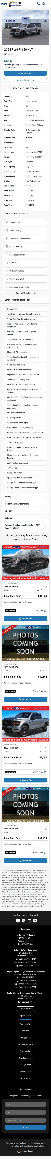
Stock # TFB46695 (10, 745)
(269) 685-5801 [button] (27, 944)
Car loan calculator (25, 1044)
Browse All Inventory (25, 73)
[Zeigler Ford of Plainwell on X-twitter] (23, 920)
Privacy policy (25, 1051)
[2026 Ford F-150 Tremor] (25, 724)
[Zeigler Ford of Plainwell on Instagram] (34, 920)
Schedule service (26, 1058)
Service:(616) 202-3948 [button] (27, 984)
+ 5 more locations (25, 1009)
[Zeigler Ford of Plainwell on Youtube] (28, 920)
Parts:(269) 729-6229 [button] (27, 966)
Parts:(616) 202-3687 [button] (27, 987)
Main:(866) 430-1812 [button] (27, 959)
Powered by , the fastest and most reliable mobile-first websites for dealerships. (25, 1144)
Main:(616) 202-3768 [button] (27, 980)
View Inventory (25, 1024)
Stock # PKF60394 (10, 583)
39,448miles (42, 590)
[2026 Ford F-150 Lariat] (25, 643)
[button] (38, 3)
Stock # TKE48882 (10, 664)
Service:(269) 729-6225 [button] (27, 962)
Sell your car (25, 1065)
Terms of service (25, 1071)
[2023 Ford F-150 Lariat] (25, 562)
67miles (43, 671)
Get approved (25, 1037)
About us (25, 1031)
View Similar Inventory (25, 80)
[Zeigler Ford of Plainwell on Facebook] (17, 920)
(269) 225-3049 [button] (27, 1002)
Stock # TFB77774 (10, 825)
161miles (43, 751)
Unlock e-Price (27, 619)
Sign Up (25, 1127)
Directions (25, 1078)
